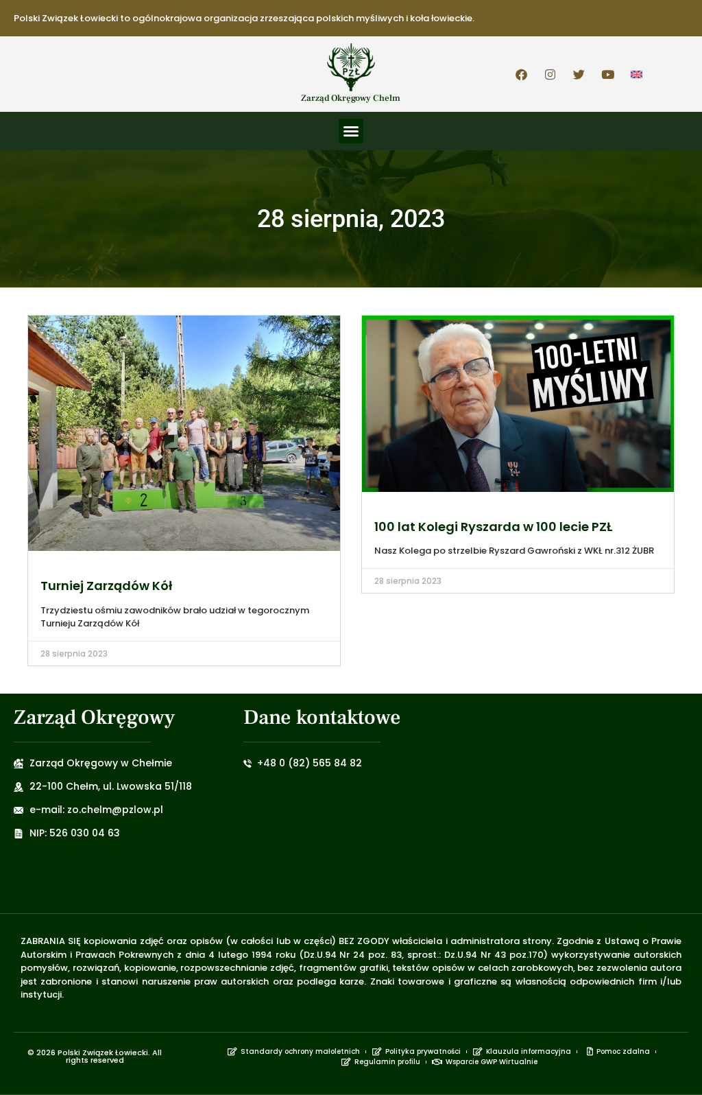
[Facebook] (521, 74)
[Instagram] (550, 74)
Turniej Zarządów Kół (106, 585)
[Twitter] (579, 74)
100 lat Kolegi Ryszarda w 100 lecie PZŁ (493, 526)
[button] (351, 131)
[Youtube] (608, 74)
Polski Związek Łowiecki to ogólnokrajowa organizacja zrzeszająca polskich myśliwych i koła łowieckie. (244, 18)
